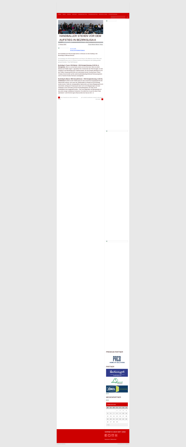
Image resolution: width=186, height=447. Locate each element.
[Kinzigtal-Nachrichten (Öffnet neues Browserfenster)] (108, 400)
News (64, 14)
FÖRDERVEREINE (113, 14)
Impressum (107, 439)
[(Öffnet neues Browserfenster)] (106, 436)
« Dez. (108, 424)
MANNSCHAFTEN (82, 14)
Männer (93, 44)
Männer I (98, 44)
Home (59, 14)
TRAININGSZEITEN (92, 14)
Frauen (90, 44)
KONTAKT (74, 14)
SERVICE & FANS (103, 14)
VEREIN (69, 14)
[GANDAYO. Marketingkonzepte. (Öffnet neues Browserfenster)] (106, 400)
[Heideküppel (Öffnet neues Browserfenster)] (117, 376)
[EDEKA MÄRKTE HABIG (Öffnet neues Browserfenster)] (108, 393)
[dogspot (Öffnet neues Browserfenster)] (117, 384)
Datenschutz (113, 439)
